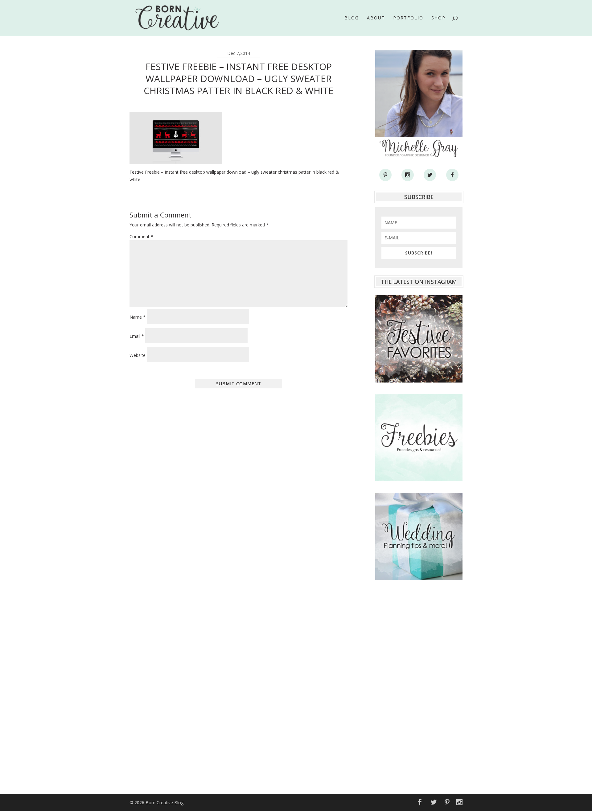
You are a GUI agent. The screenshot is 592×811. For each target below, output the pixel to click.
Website (138, 355)
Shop (438, 18)
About (376, 18)
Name (138, 317)
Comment (141, 236)
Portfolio (408, 18)
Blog (351, 18)
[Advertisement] (418, 683)
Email (137, 336)
